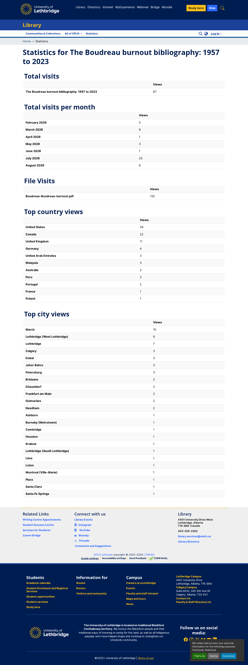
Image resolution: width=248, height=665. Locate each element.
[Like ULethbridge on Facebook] (186, 640)
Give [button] (212, 8)
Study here (33, 607)
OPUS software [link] (102, 554)
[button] (222, 8)
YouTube (84, 530)
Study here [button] (196, 8)
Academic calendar (38, 582)
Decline (213, 656)
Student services (37, 601)
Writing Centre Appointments (42, 519)
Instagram (84, 524)
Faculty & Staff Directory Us (193, 601)
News (129, 603)
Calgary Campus (186, 587)
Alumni (80, 582)
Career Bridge (32, 535)
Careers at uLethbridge (141, 582)
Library (80, 7)
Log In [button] (215, 33)
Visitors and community (91, 593)
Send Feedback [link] (137, 558)
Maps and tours (136, 598)
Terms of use (146, 658)
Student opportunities (40, 596)
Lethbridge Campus (188, 576)
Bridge (155, 7)
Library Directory (188, 541)
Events (130, 588)
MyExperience (125, 7)
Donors (81, 588)
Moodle (167, 7)
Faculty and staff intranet (142, 593)
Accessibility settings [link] (114, 558)
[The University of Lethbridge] (49, 632)
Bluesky (83, 535)
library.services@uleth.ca (194, 536)
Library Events (83, 519)
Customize (228, 656)
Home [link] (27, 41)
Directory (94, 7)
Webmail (143, 7)
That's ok (199, 656)
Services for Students (36, 530)
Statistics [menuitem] (92, 33)
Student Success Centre (38, 524)
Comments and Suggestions (93, 545)
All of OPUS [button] (72, 33)
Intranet (108, 7)
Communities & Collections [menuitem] (43, 33)
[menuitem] (73, 33)
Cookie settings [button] (90, 558)
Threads (83, 540)
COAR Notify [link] (160, 558)
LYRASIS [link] (149, 554)
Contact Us (183, 598)
